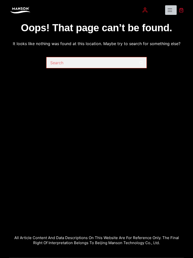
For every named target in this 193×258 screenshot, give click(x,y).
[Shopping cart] (181, 10)
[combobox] (91, 62)
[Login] (145, 10)
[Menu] (171, 10)
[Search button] (141, 62)
